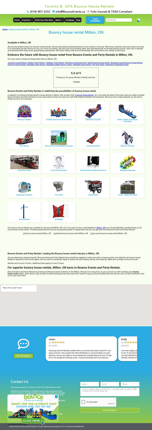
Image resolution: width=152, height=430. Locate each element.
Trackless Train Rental (54, 63)
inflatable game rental (82, 65)
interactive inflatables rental (116, 65)
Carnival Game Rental (17, 65)
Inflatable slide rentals (36, 65)
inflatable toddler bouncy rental (59, 65)
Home (17, 20)
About (58, 20)
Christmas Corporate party (76, 63)
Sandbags (70, 20)
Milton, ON (101, 228)
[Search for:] (119, 20)
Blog (78, 20)
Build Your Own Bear (44, 20)
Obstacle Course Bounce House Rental (126, 63)
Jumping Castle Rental (17, 63)
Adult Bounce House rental (98, 63)
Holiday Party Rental (36, 63)
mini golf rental (98, 65)
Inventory (26, 20)
